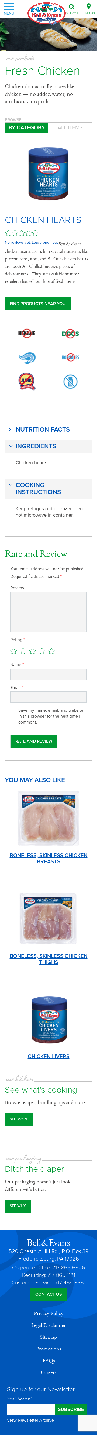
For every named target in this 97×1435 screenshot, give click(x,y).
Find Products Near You (38, 303)
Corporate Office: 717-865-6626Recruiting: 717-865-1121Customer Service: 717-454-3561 (48, 1275)
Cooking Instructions (38, 488)
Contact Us (48, 1294)
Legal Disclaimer (48, 1325)
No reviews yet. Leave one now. (31, 242)
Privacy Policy (48, 1313)
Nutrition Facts (43, 429)
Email (16, 687)
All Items (70, 128)
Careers (48, 1372)
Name (17, 664)
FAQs (49, 1360)
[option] (48, 172)
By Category (27, 128)
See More (19, 1119)
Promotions (48, 1349)
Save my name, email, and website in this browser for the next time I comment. (50, 716)
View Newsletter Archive (30, 1420)
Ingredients (36, 446)
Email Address (19, 1399)
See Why (18, 1206)
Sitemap (48, 1337)
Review (18, 588)
